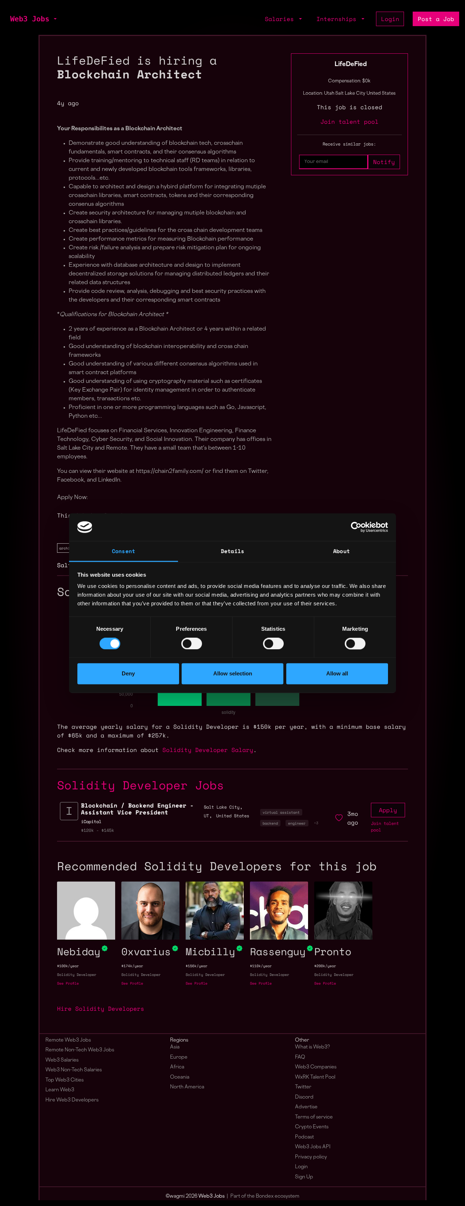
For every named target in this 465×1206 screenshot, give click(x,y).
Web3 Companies (315, 1067)
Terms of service (314, 1117)
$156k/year (196, 966)
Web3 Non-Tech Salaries (73, 1070)
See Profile (68, 983)
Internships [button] (338, 19)
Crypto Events (311, 1127)
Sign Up (304, 1177)
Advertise (306, 1107)
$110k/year (261, 966)
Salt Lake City (221, 807)
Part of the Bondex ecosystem (264, 1196)
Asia (174, 1047)
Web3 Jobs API (313, 1147)
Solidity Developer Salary (207, 749)
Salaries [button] (281, 19)
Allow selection (232, 674)
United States (232, 816)
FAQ (300, 1057)
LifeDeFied (351, 65)
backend (270, 823)
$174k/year (132, 966)
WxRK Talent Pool (315, 1077)
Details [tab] (232, 551)
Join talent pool (349, 121)
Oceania (179, 1077)
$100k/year (68, 966)
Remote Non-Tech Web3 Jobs (79, 1050)
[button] (54, 19)
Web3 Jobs (29, 19)
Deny (128, 674)
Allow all (337, 674)
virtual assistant (281, 812)
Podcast (304, 1137)
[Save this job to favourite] (339, 818)
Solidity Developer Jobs (140, 785)
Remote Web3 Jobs (68, 1040)
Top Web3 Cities (64, 1080)
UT (206, 816)
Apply (388, 810)
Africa (177, 1067)
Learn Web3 (59, 1090)
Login (390, 19)
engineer (297, 823)
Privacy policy (311, 1157)
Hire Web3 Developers (71, 1100)
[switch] (191, 643)
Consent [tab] (123, 551)
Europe (178, 1057)
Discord (304, 1097)
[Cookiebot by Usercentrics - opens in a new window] (356, 527)
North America (187, 1087)
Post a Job (436, 19)
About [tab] (341, 551)
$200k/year (325, 966)
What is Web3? (312, 1047)
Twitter (303, 1087)
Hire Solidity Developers (100, 1008)
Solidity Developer (76, 974)
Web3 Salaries (61, 1060)
